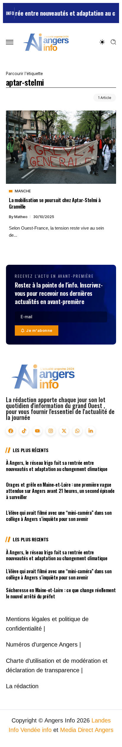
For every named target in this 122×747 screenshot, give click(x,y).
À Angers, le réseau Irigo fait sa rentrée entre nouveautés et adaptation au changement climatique (56, 465)
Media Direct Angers (86, 730)
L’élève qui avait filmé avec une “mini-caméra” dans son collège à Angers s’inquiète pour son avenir (58, 515)
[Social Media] (10, 431)
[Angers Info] (46, 42)
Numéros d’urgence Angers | (43, 644)
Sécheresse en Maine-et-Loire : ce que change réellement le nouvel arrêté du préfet (60, 593)
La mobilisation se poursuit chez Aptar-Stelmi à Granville (55, 203)
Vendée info (36, 730)
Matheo (21, 217)
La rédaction (22, 686)
